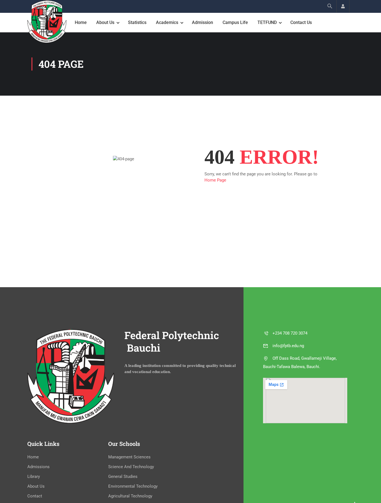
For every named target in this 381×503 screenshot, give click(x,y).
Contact (34, 496)
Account (343, 6)
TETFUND (267, 22)
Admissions (38, 466)
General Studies (123, 476)
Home (81, 22)
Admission (202, 22)
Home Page (215, 180)
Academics (167, 22)
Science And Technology (131, 466)
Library (33, 476)
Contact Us (301, 22)
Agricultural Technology (130, 496)
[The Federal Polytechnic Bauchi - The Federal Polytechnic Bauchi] (46, 21)
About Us (105, 22)
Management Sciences (129, 457)
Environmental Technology (133, 486)
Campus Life (235, 22)
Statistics (137, 22)
